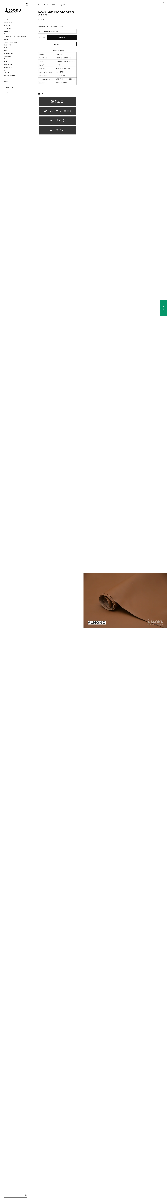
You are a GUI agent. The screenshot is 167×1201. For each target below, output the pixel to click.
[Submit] (26, 1195)
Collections (47, 5)
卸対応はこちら (163, 308)
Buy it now (57, 44)
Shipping (47, 26)
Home (40, 5)
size (40, 29)
